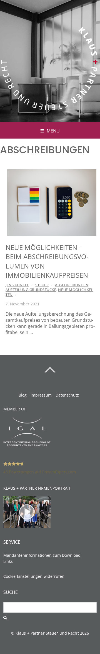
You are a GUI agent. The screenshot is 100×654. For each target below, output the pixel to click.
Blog (23, 395)
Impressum (41, 395)
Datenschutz (67, 395)
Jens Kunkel (17, 284)
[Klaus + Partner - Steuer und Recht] (49, 108)
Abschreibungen (71, 284)
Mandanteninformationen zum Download (42, 555)
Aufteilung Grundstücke (31, 289)
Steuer (42, 284)
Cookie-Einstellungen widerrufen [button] (33, 576)
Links (8, 561)
